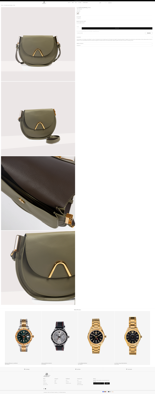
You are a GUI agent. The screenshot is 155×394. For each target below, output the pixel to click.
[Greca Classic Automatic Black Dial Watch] (132, 336)
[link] (26, 369)
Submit (107, 383)
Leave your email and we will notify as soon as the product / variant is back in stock (88, 31)
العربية (100, 2)
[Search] (105, 2)
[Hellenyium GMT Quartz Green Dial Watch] (23, 336)
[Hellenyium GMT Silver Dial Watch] (59, 336)
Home (2, 5)
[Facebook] (43, 388)
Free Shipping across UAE (77, 0)
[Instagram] (45, 388)
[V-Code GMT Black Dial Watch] (96, 336)
